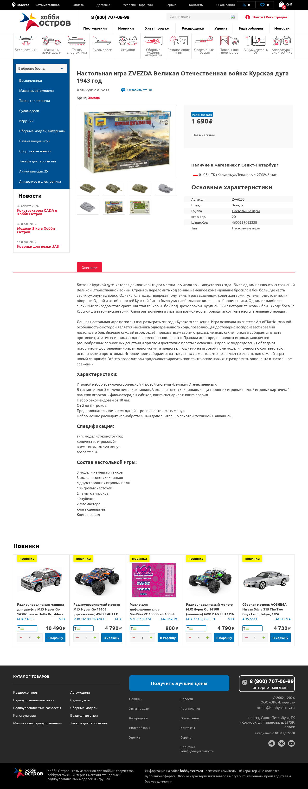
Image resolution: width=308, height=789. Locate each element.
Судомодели (102, 49)
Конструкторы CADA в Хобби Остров (37, 212)
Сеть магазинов (47, 5)
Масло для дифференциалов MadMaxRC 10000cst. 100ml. (152, 609)
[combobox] (41, 68)
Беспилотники (26, 49)
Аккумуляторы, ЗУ (256, 50)
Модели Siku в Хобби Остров (36, 230)
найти (232, 16)
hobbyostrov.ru (191, 770)
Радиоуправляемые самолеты (37, 707)
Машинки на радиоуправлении (37, 723)
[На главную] (45, 22)
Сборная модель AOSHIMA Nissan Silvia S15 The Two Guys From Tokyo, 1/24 (264, 609)
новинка (26, 558)
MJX (62, 619)
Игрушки (128, 49)
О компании (225, 5)
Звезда (237, 205)
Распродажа (193, 28)
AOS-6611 (249, 619)
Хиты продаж (157, 28)
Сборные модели (83, 707)
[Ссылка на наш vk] (281, 743)
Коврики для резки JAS (38, 246)
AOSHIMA (283, 619)
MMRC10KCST (141, 619)
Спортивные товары (204, 50)
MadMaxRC (169, 619)
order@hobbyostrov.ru (276, 707)
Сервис (171, 5)
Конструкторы (24, 715)
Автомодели (80, 692)
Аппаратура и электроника (282, 50)
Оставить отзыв (139, 89)
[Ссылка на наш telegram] (271, 743)
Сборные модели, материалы (153, 52)
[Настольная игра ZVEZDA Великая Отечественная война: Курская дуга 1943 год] (88, 188)
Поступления (95, 28)
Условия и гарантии (138, 5)
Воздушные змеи (84, 715)
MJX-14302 (25, 619)
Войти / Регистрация (270, 17)
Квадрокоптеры (25, 692)
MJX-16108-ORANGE (89, 619)
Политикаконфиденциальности (193, 749)
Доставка (103, 5)
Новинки (126, 28)
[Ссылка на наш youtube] (291, 743)
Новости (281, 28)
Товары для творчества (229, 50)
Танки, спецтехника (77, 50)
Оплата (78, 5)
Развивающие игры (178, 50)
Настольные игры (246, 211)
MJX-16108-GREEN (200, 619)
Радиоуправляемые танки (33, 700)
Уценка (220, 28)
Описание (89, 267)
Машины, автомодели (51, 50)
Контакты (196, 5)
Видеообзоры (250, 28)
